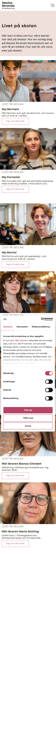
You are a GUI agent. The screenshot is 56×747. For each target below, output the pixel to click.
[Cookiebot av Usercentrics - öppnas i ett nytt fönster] (41, 319)
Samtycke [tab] (8, 327)
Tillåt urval (28, 418)
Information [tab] (22, 327)
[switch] (49, 381)
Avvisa (28, 426)
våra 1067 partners (19, 340)
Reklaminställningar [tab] (41, 327)
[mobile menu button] (52, 5)
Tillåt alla (28, 410)
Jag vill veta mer (15, 121)
